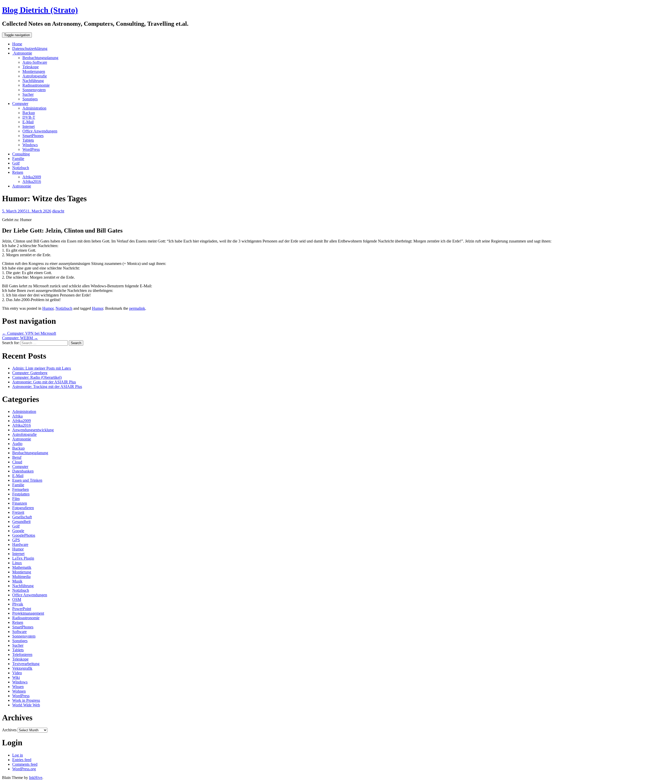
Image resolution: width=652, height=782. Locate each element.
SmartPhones (33, 135)
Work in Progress (26, 700)
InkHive (35, 777)
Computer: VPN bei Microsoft (29, 333)
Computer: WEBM (20, 338)
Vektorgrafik (22, 668)
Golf (16, 163)
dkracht (58, 211)
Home (17, 44)
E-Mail (28, 122)
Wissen (18, 686)
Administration (34, 108)
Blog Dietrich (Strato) (40, 10)
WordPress (31, 149)
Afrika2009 (31, 177)
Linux (17, 563)
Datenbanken (23, 471)
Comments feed (24, 764)
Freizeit (18, 512)
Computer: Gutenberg (29, 373)
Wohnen (19, 691)
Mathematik (21, 567)
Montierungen (33, 71)
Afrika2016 (31, 181)
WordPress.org (24, 769)
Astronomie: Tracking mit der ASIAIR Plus (47, 386)
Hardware (20, 544)
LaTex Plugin (23, 558)
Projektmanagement (28, 613)
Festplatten (21, 494)
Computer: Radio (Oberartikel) (37, 377)
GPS (16, 540)
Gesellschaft (22, 517)
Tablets (28, 140)
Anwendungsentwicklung (33, 430)
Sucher (28, 94)
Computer (20, 103)
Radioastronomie (36, 85)
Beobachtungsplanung (40, 58)
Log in (17, 755)
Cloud (17, 462)
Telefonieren (22, 654)
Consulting (21, 154)
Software (19, 631)
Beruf (16, 457)
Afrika (17, 416)
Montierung (21, 572)
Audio (17, 443)
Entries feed (21, 760)
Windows (30, 145)
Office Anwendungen (39, 131)
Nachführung (33, 80)
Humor (47, 308)
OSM (16, 599)
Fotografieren (23, 508)
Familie (18, 158)
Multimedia (21, 576)
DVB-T (28, 117)
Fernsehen (20, 489)
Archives (9, 730)
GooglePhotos (23, 535)
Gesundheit (21, 521)
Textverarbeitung (25, 664)
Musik (17, 581)
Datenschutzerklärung (29, 48)
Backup (28, 113)
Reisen (17, 172)
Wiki (16, 677)
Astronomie (22, 53)
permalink (137, 308)
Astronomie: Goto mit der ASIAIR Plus (44, 382)
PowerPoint (21, 608)
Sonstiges (30, 99)
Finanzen (19, 503)
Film (16, 498)
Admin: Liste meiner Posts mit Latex (41, 368)
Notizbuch (20, 168)
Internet (28, 126)
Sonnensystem (34, 90)
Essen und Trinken (27, 480)
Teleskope (30, 67)
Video (17, 673)
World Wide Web (26, 705)
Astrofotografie (34, 76)
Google (18, 531)
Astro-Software (34, 62)
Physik (17, 604)
